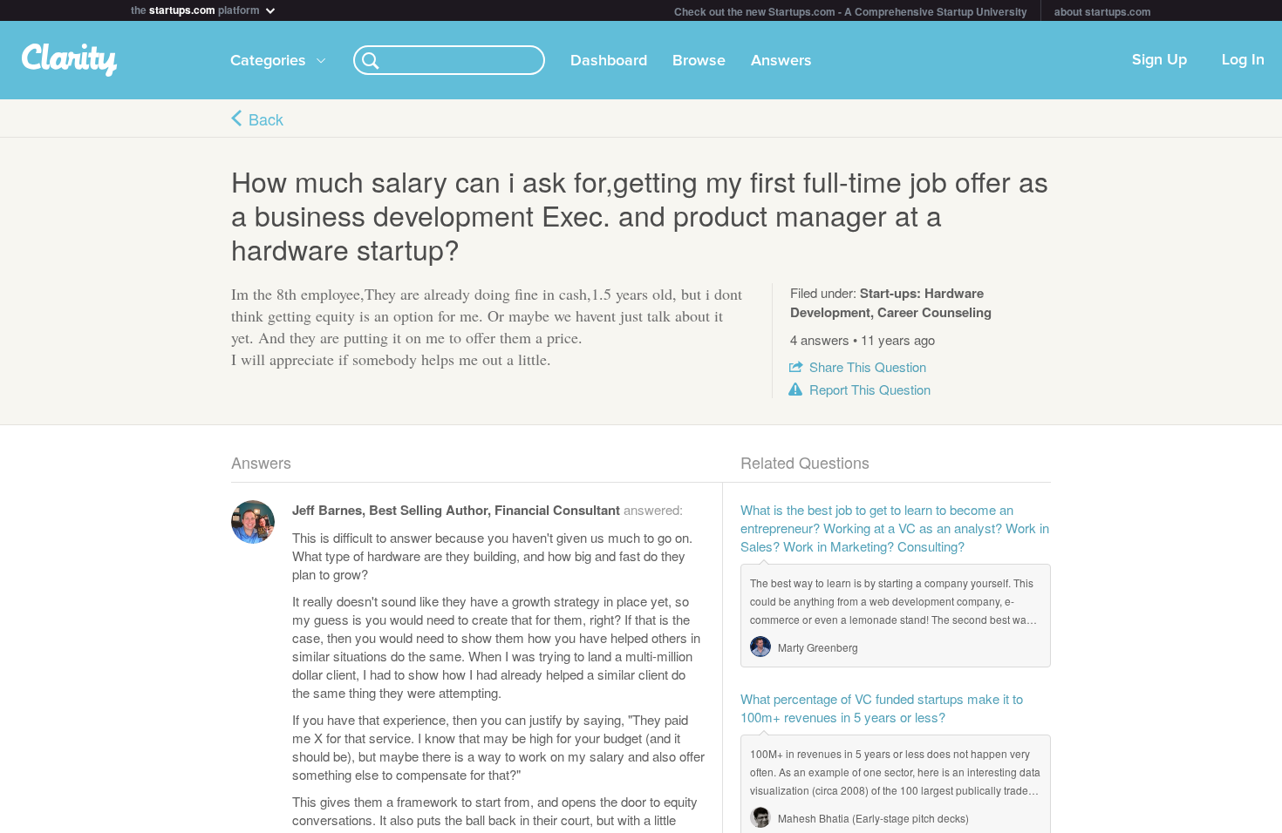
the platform (197, 8)
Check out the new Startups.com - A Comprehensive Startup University (850, 11)
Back (266, 118)
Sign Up (1159, 60)
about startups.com (1102, 11)
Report (870, 389)
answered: (487, 509)
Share (867, 366)
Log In (1243, 60)
